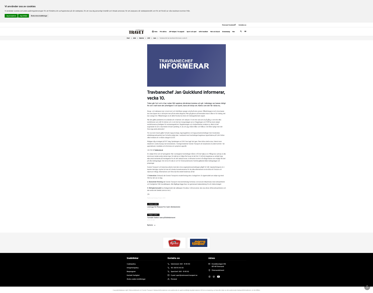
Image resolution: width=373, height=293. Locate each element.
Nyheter (141, 38)
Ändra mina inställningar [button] (39, 16)
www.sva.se (159, 150)
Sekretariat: (180, 264)
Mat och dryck (215, 31)
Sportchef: (179, 271)
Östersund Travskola (228, 25)
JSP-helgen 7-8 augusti (176, 31)
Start (128, 38)
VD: (177, 268)
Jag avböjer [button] (23, 16)
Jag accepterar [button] (11, 16)
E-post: (183, 275)
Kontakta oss (242, 25)
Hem (155, 31)
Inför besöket (203, 31)
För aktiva (163, 31)
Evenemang (226, 31)
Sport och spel (191, 31)
